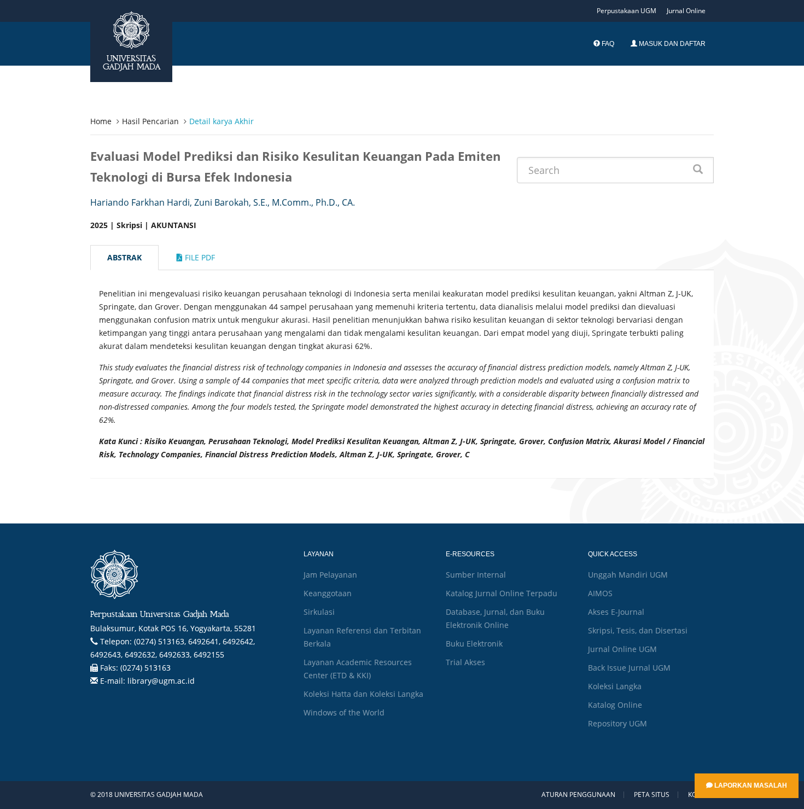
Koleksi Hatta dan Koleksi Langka (363, 694)
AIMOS (600, 593)
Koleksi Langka (615, 686)
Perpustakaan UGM (626, 10)
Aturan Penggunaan (578, 794)
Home (101, 121)
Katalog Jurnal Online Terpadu (501, 593)
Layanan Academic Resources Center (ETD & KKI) (358, 668)
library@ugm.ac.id (161, 681)
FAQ (607, 44)
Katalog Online (615, 705)
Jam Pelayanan (330, 574)
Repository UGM (617, 723)
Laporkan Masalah (750, 785)
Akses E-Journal (616, 612)
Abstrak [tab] (124, 257)
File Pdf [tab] (199, 257)
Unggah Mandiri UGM (628, 574)
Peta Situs (651, 794)
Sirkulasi (319, 612)
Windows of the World (344, 712)
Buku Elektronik (474, 643)
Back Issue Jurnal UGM (629, 667)
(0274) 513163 (145, 667)
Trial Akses (465, 662)
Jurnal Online (686, 10)
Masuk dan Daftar (671, 44)
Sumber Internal (476, 574)
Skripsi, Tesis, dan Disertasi (638, 630)
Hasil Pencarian (150, 121)
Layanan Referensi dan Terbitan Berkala (362, 637)
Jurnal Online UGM (622, 649)
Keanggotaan (328, 593)
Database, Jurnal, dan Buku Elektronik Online (495, 618)
